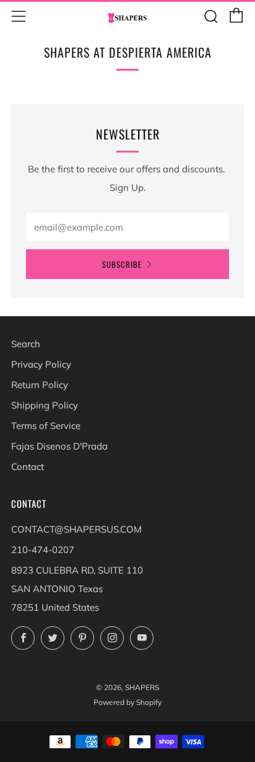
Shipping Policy (44, 405)
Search (25, 344)
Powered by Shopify (127, 702)
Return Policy (39, 385)
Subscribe (122, 264)
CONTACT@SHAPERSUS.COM (76, 529)
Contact (27, 466)
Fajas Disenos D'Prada (59, 446)
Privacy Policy (41, 364)
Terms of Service (45, 426)
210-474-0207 (42, 550)
